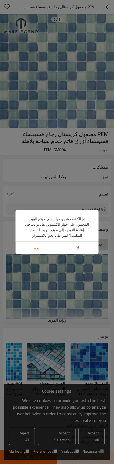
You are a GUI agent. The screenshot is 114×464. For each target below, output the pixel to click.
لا (78, 248)
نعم (36, 248)
